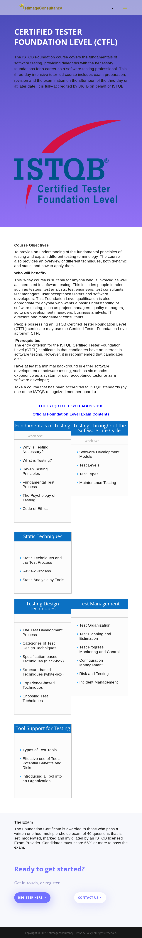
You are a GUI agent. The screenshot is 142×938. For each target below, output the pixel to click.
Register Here (30, 898)
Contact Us (88, 898)
